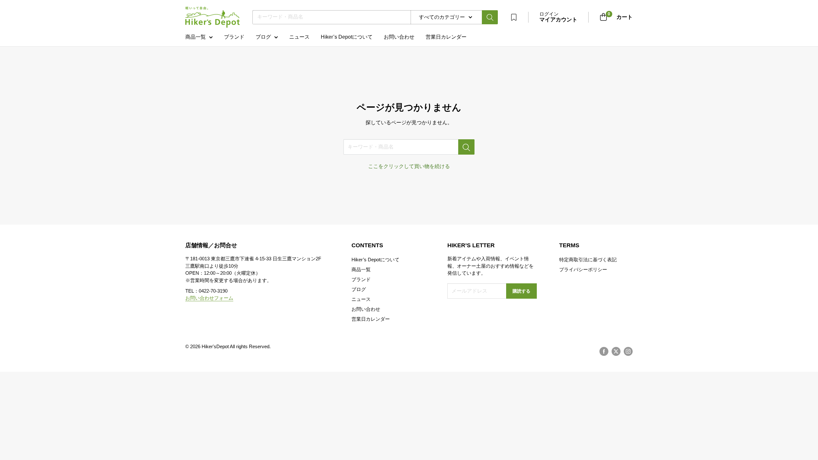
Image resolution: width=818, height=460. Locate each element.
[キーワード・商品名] (466, 147)
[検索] (490, 17)
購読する (521, 291)
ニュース (299, 37)
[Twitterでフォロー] (616, 351)
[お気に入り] (514, 17)
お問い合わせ (399, 37)
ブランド (234, 37)
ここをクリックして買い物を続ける (409, 166)
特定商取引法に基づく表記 (588, 259)
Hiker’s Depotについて (347, 37)
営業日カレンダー (370, 319)
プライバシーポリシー (583, 269)
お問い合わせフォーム (209, 298)
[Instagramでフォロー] (628, 351)
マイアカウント (558, 20)
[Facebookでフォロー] (603, 351)
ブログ (263, 37)
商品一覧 (195, 37)
